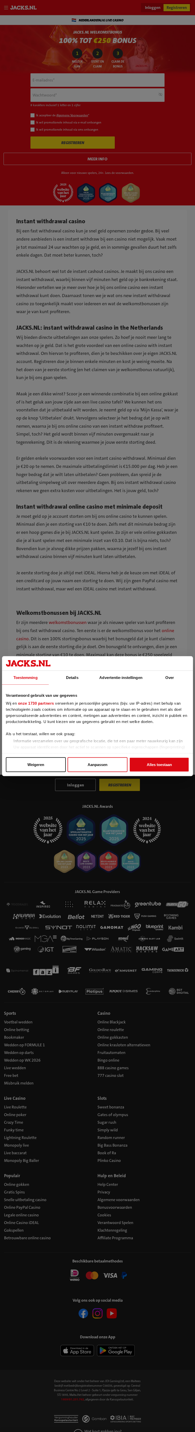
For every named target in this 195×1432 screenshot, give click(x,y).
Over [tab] (169, 677)
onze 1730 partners (36, 703)
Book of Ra (107, 1153)
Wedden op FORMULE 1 (24, 1045)
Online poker (15, 1114)
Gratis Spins (14, 1192)
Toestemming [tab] (25, 677)
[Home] (24, 8)
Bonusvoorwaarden (115, 1207)
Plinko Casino (109, 1160)
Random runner (111, 1137)
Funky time (14, 1130)
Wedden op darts (19, 1052)
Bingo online (108, 1060)
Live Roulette (15, 1107)
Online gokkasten (113, 1037)
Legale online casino (21, 1215)
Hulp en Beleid (112, 1175)
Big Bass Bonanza (112, 1145)
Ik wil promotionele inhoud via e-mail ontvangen (68, 122)
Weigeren (35, 764)
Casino (104, 1013)
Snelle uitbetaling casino (25, 1199)
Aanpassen (97, 764)
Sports (10, 1013)
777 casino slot (111, 1075)
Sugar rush (107, 1122)
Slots (102, 1098)
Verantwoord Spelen (115, 1222)
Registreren (177, 7)
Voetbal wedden (18, 1022)
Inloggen (152, 7)
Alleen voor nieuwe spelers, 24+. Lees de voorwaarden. (97, 173)
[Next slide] (186, 20)
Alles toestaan (159, 764)
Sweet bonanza (111, 1107)
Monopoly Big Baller (21, 1160)
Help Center (108, 1184)
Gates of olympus (113, 1114)
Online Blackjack (112, 1022)
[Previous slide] (9, 20)
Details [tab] (72, 677)
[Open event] (97, 1275)
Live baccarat (15, 1153)
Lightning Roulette (20, 1137)
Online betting (16, 1029)
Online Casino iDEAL (21, 1222)
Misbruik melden (19, 1083)
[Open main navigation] (7, 7)
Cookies (104, 1215)
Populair (12, 1175)
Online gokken (16, 1184)
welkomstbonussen (68, 622)
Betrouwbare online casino (27, 1238)
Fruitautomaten (111, 1052)
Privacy (104, 1192)
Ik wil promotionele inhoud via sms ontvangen (67, 130)
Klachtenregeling (112, 1230)
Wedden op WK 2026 (22, 1060)
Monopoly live (16, 1145)
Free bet (11, 1075)
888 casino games (113, 1067)
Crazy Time (13, 1122)
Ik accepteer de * (62, 115)
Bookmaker (14, 1037)
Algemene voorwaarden (119, 1199)
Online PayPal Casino (22, 1207)
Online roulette (111, 1029)
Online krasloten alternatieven (124, 1045)
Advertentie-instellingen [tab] (120, 677)
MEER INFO (97, 159)
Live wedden (15, 1067)
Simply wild (108, 1130)
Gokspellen (14, 1230)
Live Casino (14, 1098)
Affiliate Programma (115, 1238)
